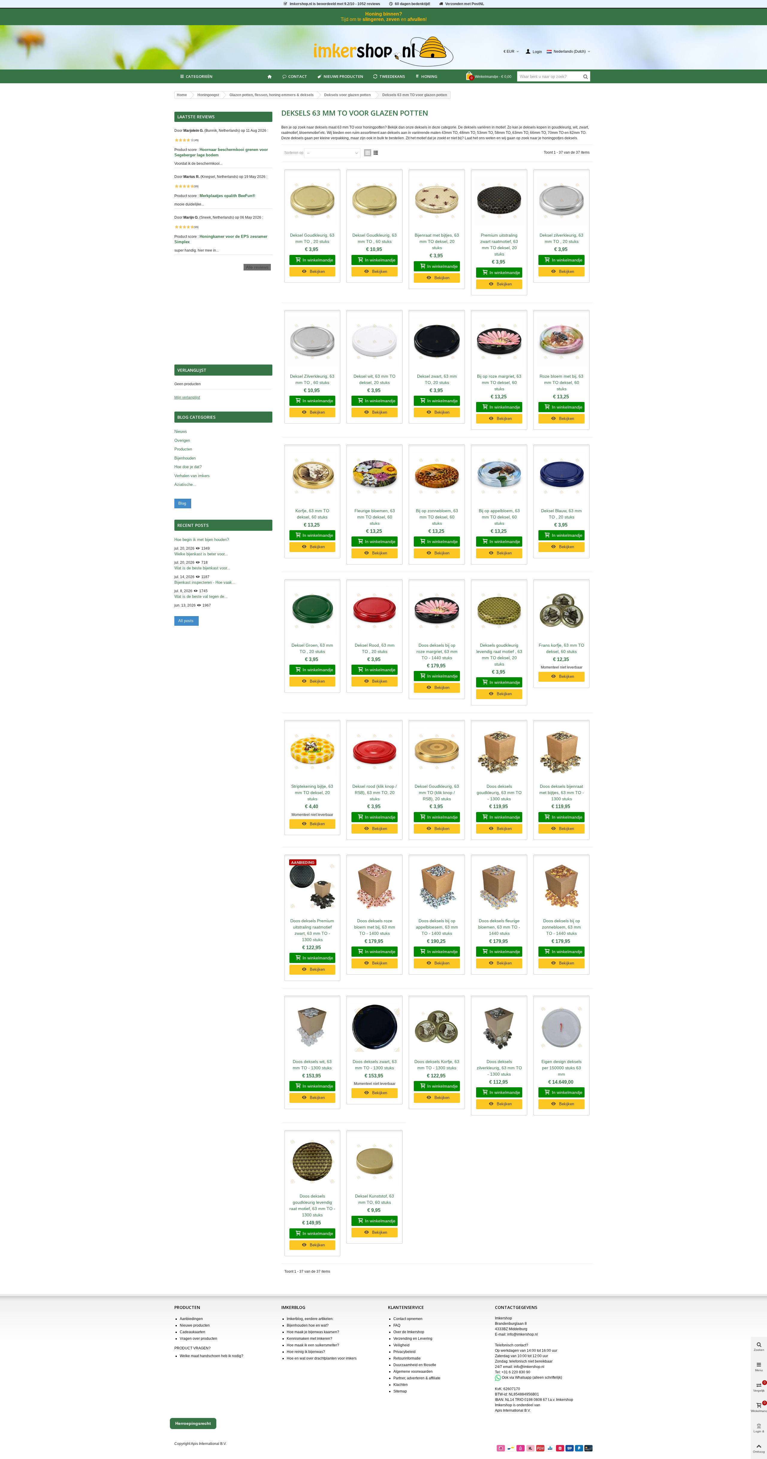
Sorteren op (294, 153)
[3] (184, 140)
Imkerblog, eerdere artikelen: (310, 1319)
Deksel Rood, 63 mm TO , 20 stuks (375, 648)
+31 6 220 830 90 (516, 1372)
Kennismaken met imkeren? (309, 1338)
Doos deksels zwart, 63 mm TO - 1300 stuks (375, 1064)
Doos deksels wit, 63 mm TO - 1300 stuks (312, 1064)
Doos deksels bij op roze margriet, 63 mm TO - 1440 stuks (437, 651)
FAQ (396, 1325)
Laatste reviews (196, 117)
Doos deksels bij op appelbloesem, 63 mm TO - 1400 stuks (437, 927)
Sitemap (400, 1391)
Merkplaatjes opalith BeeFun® (228, 195)
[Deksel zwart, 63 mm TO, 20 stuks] (437, 341)
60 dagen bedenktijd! (412, 4)
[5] (192, 140)
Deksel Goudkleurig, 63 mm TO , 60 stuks (374, 238)
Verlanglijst (191, 370)
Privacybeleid (404, 1352)
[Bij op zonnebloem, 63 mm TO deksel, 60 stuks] (437, 476)
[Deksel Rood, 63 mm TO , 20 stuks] (374, 611)
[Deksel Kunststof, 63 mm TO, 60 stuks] (374, 1161)
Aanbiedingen (191, 1319)
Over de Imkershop (408, 1332)
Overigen (182, 440)
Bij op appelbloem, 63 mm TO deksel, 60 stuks (499, 517)
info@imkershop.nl (522, 1334)
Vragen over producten (198, 1338)
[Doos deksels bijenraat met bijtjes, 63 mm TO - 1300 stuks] (561, 751)
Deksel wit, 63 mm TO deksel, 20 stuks (374, 379)
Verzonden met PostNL (464, 4)
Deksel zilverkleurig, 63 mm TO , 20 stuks (561, 238)
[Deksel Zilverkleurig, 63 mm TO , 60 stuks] (312, 341)
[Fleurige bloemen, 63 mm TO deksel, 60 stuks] (374, 476)
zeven (393, 19)
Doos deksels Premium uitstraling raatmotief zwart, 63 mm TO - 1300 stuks (312, 930)
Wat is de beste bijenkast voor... (202, 568)
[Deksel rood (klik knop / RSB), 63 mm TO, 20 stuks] (374, 751)
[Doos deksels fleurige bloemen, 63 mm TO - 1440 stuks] (499, 886)
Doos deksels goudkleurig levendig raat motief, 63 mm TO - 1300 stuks (312, 1205)
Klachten (400, 1385)
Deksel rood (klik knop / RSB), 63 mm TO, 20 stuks (374, 792)
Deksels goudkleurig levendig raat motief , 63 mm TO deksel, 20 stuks (499, 654)
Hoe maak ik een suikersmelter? (313, 1345)
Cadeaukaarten (192, 1332)
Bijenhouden (185, 458)
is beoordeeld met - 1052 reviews (335, 4)
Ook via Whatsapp (517, 1377)
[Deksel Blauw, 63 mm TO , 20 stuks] (561, 476)
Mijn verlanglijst (187, 397)
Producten (183, 449)
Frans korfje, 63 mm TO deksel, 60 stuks (561, 648)
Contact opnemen (407, 1319)
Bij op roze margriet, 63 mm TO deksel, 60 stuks (499, 382)
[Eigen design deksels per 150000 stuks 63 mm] (561, 1027)
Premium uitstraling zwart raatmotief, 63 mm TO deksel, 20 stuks (499, 244)
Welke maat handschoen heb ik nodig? (211, 1356)
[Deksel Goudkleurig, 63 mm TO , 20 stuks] (312, 201)
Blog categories (196, 417)
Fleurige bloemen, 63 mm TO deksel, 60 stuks (374, 517)
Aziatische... (185, 484)
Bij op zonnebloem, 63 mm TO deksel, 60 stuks (437, 517)
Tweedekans (392, 76)
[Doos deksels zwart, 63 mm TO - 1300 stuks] (374, 1027)
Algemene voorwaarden (413, 1371)
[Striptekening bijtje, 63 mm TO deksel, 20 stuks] (312, 751)
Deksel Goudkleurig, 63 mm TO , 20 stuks (312, 238)
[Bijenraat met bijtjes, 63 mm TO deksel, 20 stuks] (437, 201)
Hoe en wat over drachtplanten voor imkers (322, 1358)
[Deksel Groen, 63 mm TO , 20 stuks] (312, 611)
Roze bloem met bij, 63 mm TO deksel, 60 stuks (561, 382)
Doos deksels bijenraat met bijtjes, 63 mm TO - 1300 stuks (561, 792)
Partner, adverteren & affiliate (416, 1378)
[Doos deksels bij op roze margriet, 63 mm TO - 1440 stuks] (437, 611)
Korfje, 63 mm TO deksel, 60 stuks (312, 513)
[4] (188, 140)
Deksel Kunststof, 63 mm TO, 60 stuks (374, 1199)
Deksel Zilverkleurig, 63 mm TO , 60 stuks (312, 379)
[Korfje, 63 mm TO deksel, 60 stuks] (312, 476)
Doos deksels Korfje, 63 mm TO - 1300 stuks (436, 1064)
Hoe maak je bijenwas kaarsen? (313, 1332)
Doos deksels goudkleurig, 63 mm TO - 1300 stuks (499, 792)
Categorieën (199, 76)
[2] (180, 140)
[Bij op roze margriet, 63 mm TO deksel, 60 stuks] (499, 341)
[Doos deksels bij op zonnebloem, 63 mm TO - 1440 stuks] (561, 886)
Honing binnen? (383, 13)
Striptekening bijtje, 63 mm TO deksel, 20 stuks (312, 792)
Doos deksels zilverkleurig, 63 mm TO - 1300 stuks (499, 1068)
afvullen (416, 19)
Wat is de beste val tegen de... (201, 596)
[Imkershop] (383, 51)
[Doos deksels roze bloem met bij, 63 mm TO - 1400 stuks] (374, 886)
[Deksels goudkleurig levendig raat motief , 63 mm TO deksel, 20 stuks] (499, 611)
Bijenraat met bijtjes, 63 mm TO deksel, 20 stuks (437, 241)
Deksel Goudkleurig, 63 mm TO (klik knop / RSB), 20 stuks (437, 792)
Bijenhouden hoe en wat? (308, 1325)
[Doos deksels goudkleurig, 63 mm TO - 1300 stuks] (499, 751)
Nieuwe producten (343, 76)
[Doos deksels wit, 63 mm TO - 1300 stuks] (312, 1027)
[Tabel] (367, 152)
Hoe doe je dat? (188, 467)
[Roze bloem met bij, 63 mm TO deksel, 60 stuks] (561, 341)
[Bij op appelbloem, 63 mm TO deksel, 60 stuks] (499, 476)
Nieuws (180, 431)
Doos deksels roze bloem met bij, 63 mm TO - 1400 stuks (374, 927)
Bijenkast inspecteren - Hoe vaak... (204, 582)
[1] (176, 140)
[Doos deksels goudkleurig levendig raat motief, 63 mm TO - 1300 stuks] (312, 1161)
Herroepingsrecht (193, 1423)
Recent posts (193, 525)
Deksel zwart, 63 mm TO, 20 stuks (437, 379)
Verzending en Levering (412, 1338)
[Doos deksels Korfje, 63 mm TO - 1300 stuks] (437, 1027)
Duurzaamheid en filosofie (414, 1365)
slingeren (373, 19)
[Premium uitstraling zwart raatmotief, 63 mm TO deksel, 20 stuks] (499, 201)
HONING (429, 76)
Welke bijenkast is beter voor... (201, 554)
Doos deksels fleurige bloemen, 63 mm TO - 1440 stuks (499, 927)
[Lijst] (375, 152)
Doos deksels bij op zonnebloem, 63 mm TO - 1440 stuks (561, 927)
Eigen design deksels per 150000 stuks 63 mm (561, 1068)
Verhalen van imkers (192, 476)
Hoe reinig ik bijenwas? (306, 1352)
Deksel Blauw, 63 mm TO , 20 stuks (561, 513)
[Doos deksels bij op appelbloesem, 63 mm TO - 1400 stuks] (437, 886)
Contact (297, 76)
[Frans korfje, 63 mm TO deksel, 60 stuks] (561, 611)
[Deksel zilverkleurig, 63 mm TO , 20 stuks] (561, 201)
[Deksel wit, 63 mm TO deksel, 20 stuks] (374, 341)
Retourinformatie (407, 1358)
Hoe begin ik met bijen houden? (201, 539)
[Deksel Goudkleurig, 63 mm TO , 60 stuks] (374, 201)
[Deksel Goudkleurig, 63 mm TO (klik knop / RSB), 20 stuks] (437, 751)
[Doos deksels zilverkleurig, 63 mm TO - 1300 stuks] (499, 1027)
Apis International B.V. (513, 1410)
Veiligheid (401, 1345)
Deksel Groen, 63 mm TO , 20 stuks (312, 648)
